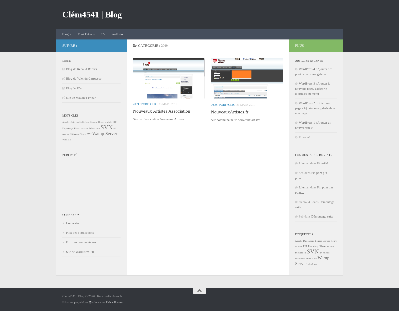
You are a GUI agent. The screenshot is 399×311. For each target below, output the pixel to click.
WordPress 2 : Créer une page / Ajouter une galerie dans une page (315, 108)
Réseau (77, 128)
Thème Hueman (114, 302)
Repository (67, 128)
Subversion (94, 128)
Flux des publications (80, 232)
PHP (115, 122)
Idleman (304, 163)
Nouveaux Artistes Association (161, 111)
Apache (66, 122)
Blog (65, 34)
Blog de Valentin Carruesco (84, 78)
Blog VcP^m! (75, 88)
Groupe (93, 122)
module (108, 122)
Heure (101, 122)
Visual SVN (85, 134)
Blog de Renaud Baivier (81, 69)
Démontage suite (322, 216)
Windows (66, 140)
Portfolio (117, 34)
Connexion (73, 223)
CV (103, 34)
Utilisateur (75, 134)
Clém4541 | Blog (92, 14)
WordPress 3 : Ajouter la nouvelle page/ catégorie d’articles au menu (312, 88)
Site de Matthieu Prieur (81, 97)
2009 (136, 104)
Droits (78, 122)
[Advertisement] (83, 179)
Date (72, 122)
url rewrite (325, 253)
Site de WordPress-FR (80, 251)
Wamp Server (104, 133)
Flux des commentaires (81, 242)
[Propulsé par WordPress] (90, 302)
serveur (84, 128)
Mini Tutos (85, 34)
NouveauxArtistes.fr (229, 111)
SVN (107, 127)
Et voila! (304, 137)
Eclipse (85, 122)
